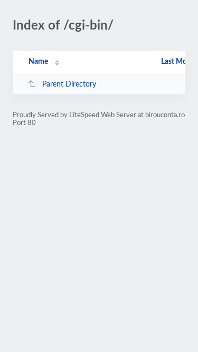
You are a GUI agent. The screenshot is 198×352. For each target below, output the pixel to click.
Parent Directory (69, 84)
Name (38, 61)
